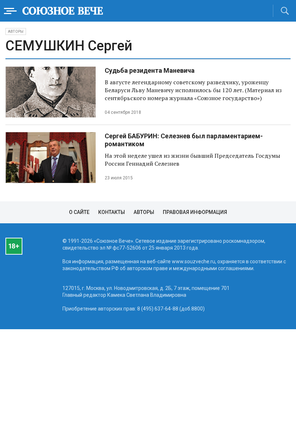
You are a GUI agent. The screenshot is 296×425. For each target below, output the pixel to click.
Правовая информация (195, 212)
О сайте (79, 212)
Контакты (111, 212)
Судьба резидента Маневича (150, 70)
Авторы (15, 31)
